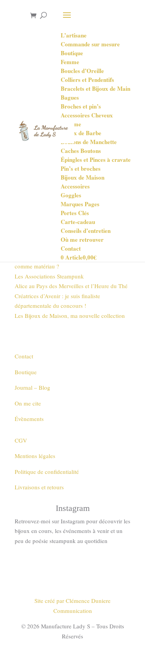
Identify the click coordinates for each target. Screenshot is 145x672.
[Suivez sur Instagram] (73, 563)
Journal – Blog (32, 387)
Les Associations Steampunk (49, 276)
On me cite (28, 403)
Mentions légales (35, 456)
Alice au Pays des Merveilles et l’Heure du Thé (71, 286)
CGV (21, 440)
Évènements (29, 419)
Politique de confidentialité (47, 471)
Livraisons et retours (39, 487)
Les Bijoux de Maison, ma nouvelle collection (70, 315)
